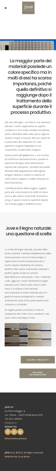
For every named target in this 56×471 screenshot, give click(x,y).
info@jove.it (11, 422)
